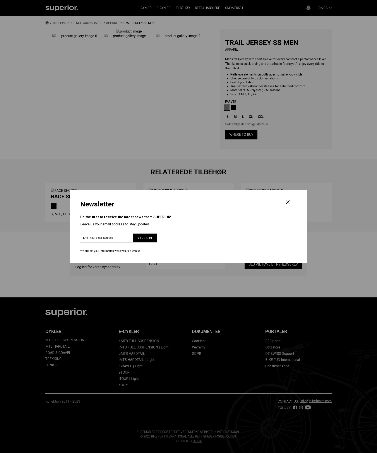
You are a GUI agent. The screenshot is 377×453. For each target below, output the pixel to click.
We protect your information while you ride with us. (110, 250)
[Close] (288, 202)
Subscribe (145, 238)
